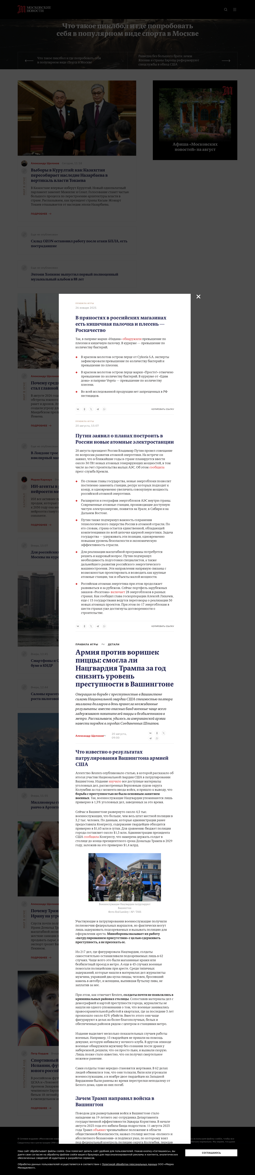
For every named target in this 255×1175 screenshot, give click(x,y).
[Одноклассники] (84, 409)
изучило (115, 781)
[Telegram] (97, 409)
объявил (99, 1130)
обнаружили (132, 339)
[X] (91, 409)
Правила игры (84, 303)
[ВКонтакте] (77, 409)
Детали (114, 644)
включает (118, 592)
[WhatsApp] (104, 409)
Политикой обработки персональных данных (129, 1164)
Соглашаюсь (211, 1152)
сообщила (156, 467)
